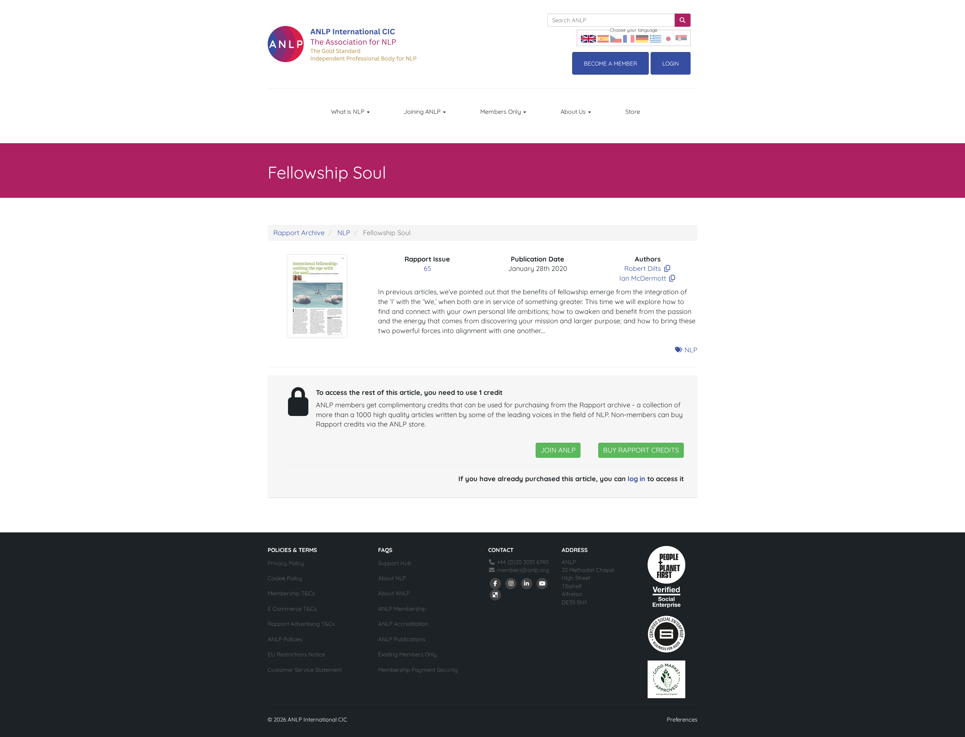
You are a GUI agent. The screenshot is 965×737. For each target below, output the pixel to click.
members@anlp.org (523, 569)
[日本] (668, 37)
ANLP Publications (401, 639)
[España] (603, 37)
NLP (343, 232)
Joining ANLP (423, 111)
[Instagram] (511, 583)
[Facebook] (495, 583)
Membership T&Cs (291, 593)
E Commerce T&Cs (292, 608)
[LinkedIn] (526, 583)
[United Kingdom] (588, 37)
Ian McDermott (642, 278)
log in (636, 478)
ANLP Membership (402, 608)
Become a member (610, 63)
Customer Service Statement (305, 669)
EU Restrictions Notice (296, 654)
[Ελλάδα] (655, 37)
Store (632, 111)
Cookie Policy (285, 578)
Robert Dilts (642, 268)
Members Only (501, 111)
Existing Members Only (407, 654)
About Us (574, 111)
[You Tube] (542, 583)
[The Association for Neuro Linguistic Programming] (342, 44)
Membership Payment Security (418, 669)
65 (427, 268)
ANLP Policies (285, 639)
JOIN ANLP (558, 450)
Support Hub (394, 563)
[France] (628, 37)
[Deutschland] (642, 37)
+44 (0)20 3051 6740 (521, 562)
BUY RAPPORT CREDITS (641, 450)
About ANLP (394, 593)
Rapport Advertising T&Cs (301, 623)
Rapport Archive (299, 232)
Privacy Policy (286, 563)
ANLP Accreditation (403, 623)
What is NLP (348, 111)
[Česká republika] (616, 37)
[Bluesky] (495, 594)
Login (670, 63)
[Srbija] (681, 37)
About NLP (392, 578)
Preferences (682, 719)
